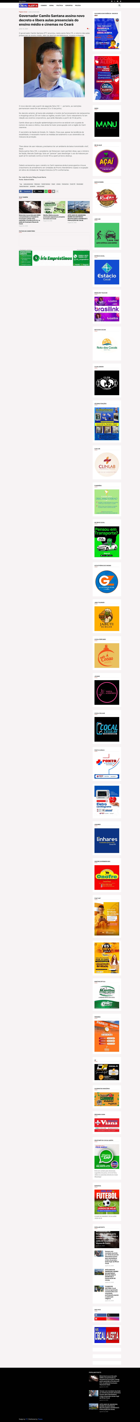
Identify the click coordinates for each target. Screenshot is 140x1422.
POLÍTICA (59, 5)
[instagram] (113, 1318)
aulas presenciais (34, 12)
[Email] (53, 191)
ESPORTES (68, 5)
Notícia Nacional (24, 186)
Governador (80, 184)
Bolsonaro (37, 184)
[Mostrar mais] (57, 191)
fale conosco (22, 1)
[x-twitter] (114, 1)
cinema (58, 184)
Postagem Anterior (26, 250)
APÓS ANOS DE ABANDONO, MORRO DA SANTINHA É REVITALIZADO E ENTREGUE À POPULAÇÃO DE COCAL (77, 217)
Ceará (53, 184)
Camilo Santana (46, 184)
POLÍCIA (78, 5)
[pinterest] (120, 1)
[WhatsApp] (46, 191)
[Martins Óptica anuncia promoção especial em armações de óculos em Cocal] (54, 207)
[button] (119, 5)
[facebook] (111, 1)
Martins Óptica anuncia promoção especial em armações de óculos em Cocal (54, 216)
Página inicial (23, 12)
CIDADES (44, 5)
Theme (40, 1419)
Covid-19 (72, 184)
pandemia (32, 186)
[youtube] (117, 1)
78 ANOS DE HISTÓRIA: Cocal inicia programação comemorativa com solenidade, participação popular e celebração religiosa (112, 1292)
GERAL (51, 5)
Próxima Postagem (83, 250)
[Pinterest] (49, 191)
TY (26, 1419)
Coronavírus (65, 184)
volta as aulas (40, 186)
